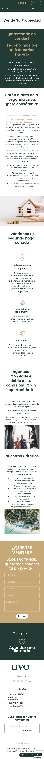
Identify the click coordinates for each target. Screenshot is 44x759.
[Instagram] (18, 681)
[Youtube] (30, 681)
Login (6, 9)
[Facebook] (14, 681)
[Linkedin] (26, 681)
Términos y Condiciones (26, 751)
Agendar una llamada (22, 649)
